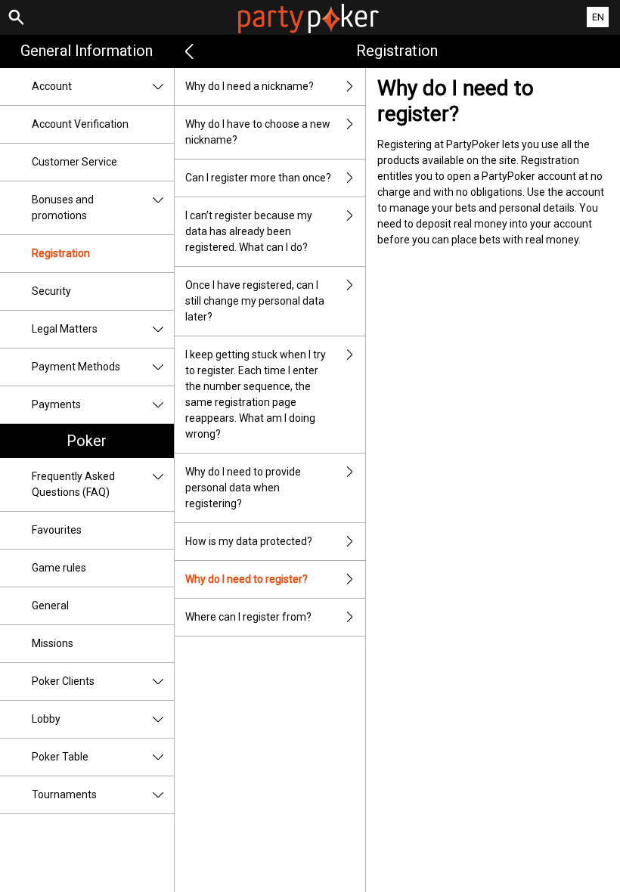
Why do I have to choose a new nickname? (257, 132)
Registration (61, 253)
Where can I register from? (248, 617)
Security (51, 291)
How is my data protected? (248, 541)
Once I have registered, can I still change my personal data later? (254, 301)
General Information (86, 51)
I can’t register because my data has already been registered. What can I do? (248, 231)
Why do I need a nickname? (249, 86)
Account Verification (80, 124)
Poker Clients (63, 681)
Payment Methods (76, 367)
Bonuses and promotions (63, 207)
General (50, 605)
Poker (87, 441)
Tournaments (64, 794)
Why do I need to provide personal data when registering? (243, 487)
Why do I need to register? (246, 579)
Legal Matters (65, 329)
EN (598, 17)
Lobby (46, 719)
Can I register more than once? (258, 178)
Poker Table (60, 757)
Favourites (57, 530)
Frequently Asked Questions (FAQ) (73, 484)
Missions (52, 643)
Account (52, 86)
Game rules (59, 568)
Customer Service (74, 162)
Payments (56, 404)
